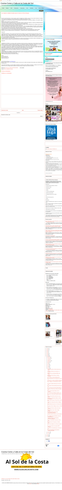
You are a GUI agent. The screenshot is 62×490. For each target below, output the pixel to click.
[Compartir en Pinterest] (23, 67)
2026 (47, 348)
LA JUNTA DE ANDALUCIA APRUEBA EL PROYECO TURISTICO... (53, 418)
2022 (47, 352)
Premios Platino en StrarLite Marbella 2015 (53, 377)
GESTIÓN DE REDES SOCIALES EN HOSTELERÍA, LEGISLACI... (52, 412)
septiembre (49, 360)
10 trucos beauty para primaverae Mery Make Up (54, 387)
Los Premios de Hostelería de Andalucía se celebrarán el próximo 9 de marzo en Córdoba (54, 249)
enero (48, 433)
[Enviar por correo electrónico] (20, 67)
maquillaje (7, 68)
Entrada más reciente (4, 110)
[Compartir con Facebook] (22, 67)
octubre (48, 359)
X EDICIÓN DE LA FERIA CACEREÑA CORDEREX (54, 380)
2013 (47, 436)
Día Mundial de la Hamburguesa (50, 235)
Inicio (23, 110)
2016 (47, 354)
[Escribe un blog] (21, 67)
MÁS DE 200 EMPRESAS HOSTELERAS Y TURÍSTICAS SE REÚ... (53, 430)
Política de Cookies (17, 478)
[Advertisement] (22, 101)
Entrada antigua (40, 110)
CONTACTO (3, 478)
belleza (5, 68)
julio (48, 363)
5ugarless (30, 483)
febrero (48, 432)
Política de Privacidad (11, 478)
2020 (47, 353)
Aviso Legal (6, 478)
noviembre (49, 358)
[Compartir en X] (21, 67)
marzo (48, 368)
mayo (48, 365)
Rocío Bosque (11, 68)
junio (48, 364)
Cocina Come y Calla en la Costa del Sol (17, 3)
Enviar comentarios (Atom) (23, 112)
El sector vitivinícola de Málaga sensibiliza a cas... (54, 392)
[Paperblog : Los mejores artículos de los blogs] (48, 441)
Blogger (38, 483)
